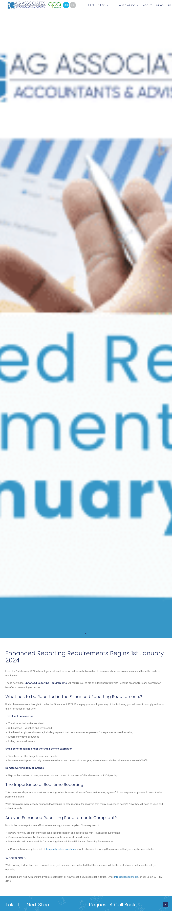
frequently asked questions (61, 849)
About (147, 5)
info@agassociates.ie (126, 876)
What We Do (127, 5)
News (160, 5)
